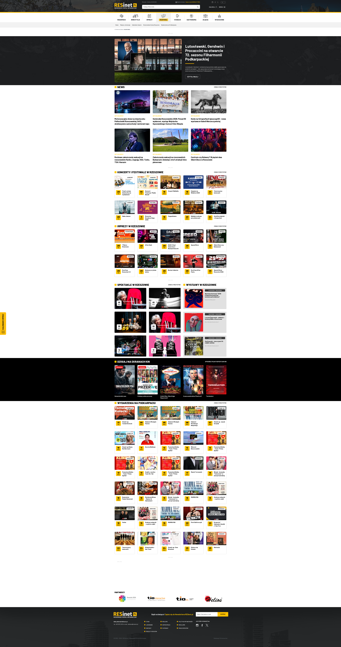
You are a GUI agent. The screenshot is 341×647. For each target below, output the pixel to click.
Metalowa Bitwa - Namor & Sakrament (150, 499)
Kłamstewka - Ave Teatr (150, 548)
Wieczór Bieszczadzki (195, 448)
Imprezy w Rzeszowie (131, 226)
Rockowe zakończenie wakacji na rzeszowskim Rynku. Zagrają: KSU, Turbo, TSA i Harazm (132, 159)
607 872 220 (119, 624)
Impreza (130, 256)
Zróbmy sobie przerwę (144, 396)
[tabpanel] (170, 60)
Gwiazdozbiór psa (120, 396)
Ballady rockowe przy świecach (196, 217)
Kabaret (153, 408)
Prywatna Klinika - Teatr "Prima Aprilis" (173, 448)
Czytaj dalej (192, 77)
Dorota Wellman (150, 447)
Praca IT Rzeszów (151, 631)
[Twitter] (208, 626)
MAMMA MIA (194, 497)
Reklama (165, 621)
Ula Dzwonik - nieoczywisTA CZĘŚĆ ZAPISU (214, 342)
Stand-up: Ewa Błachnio (173, 548)
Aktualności (119, 116)
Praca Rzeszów (183, 628)
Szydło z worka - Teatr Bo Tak (150, 473)
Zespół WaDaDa (173, 191)
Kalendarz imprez (137, 25)
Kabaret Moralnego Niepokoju (194, 423)
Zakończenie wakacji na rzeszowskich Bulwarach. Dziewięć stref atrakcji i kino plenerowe (170, 159)
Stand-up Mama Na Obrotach (127, 448)
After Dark (148, 245)
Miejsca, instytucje (125, 25)
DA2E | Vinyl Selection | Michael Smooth (173, 246)
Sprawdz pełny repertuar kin (215, 361)
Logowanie (149, 625)
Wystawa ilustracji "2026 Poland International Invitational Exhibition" (213, 295)
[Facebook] (203, 626)
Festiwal (153, 202)
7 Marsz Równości (125, 246)
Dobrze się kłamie (194, 548)
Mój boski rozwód (128, 301)
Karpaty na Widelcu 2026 (195, 192)
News (116, 25)
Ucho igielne (161, 301)
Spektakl (176, 433)
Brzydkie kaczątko (129, 325)
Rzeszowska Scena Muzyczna (151, 25)
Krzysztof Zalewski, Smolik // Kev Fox (219, 524)
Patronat (165, 628)
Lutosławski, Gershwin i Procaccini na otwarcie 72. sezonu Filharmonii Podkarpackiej (205, 52)
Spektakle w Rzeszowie (133, 284)
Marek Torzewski (196, 472)
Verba (124, 522)
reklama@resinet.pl (133, 624)
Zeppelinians (172, 216)
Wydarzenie (129, 231)
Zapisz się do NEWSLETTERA (193, 2)
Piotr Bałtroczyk (196, 522)
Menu (221, 7)
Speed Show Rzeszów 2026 (218, 271)
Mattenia (217, 547)
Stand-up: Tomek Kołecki (127, 422)
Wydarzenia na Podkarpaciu (168, 25)
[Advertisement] (170, 575)
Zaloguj (212, 7)
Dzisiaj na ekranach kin (133, 361)
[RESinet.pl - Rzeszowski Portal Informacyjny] (126, 8)
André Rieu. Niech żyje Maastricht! (167, 397)
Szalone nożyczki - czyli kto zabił (219, 498)
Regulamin (182, 625)
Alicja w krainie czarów (164, 349)
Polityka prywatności (186, 621)
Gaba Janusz (126, 216)
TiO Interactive (223, 638)
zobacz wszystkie (220, 87)
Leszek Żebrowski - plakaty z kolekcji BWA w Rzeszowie (214, 318)
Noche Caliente (173, 270)
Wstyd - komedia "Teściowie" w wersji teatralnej (219, 473)
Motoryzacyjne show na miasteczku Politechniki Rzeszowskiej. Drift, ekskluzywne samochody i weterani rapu (132, 121)
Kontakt (148, 628)
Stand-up (130, 408)
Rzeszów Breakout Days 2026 (150, 218)
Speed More (195, 245)
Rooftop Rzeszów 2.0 (126, 271)
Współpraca (166, 625)
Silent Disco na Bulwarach (219, 246)
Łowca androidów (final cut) (192, 396)
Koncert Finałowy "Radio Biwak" (150, 192)
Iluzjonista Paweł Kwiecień (127, 498)
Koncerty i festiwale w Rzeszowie (140, 172)
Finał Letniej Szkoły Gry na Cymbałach (126, 192)
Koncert (130, 177)
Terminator (210, 396)
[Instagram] (198, 626)
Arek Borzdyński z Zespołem (219, 217)
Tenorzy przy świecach (218, 192)
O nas (147, 621)
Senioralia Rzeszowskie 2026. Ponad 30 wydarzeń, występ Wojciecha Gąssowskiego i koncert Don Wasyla (169, 121)
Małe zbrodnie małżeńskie (131, 349)
